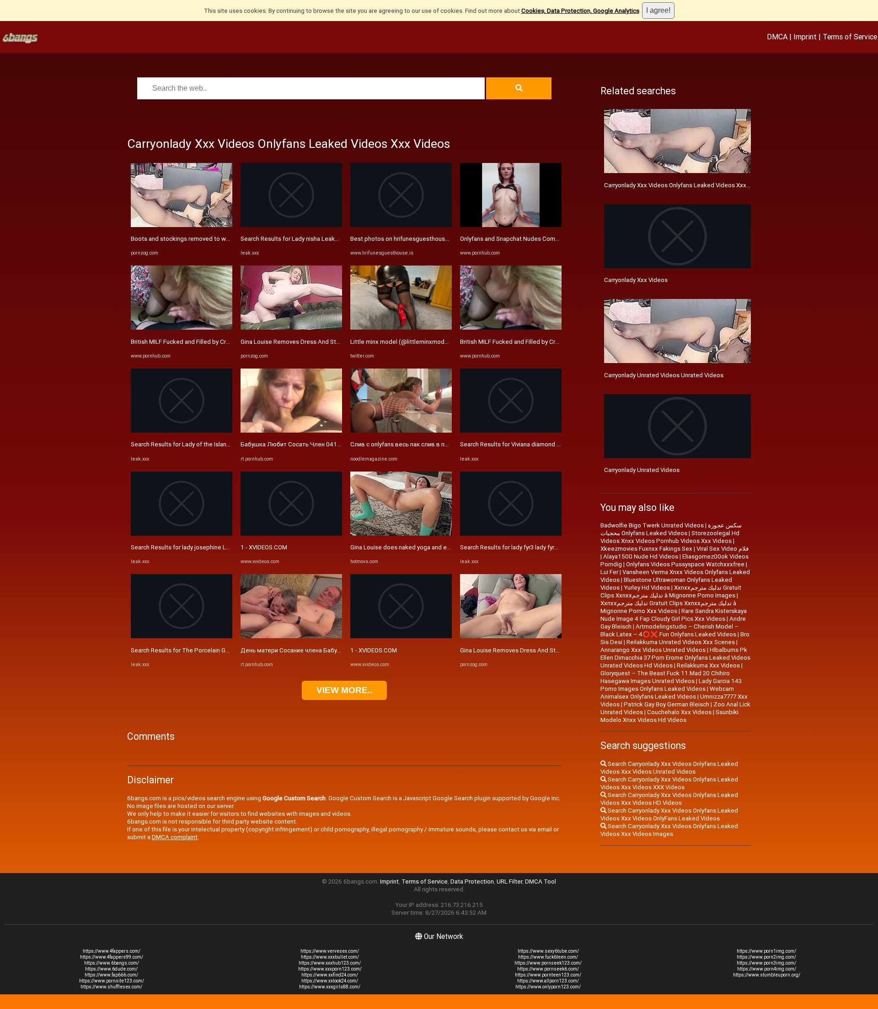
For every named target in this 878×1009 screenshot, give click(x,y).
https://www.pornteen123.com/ (548, 975)
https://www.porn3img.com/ (766, 963)
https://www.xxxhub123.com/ (330, 963)
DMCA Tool (540, 881)
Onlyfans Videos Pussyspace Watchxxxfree (685, 564)
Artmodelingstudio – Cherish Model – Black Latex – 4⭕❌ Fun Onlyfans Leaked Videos (669, 630)
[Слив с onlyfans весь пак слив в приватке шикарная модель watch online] (401, 430)
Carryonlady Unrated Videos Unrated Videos (663, 375)
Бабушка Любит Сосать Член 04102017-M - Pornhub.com (321, 444)
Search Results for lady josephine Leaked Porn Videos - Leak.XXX (219, 547)
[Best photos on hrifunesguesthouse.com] (401, 225)
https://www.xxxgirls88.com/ (329, 987)
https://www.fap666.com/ (111, 975)
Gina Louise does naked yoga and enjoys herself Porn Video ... (434, 547)
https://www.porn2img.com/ (766, 957)
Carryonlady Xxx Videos (636, 280)
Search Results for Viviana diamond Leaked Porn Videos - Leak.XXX (551, 444)
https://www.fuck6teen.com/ (548, 957)
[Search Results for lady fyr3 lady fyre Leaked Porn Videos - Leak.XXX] (511, 533)
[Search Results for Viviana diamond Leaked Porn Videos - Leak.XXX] (511, 430)
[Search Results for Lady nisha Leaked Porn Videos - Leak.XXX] (291, 225)
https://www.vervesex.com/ (329, 951)
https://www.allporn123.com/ (548, 981)
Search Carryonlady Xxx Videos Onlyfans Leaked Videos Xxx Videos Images (669, 830)
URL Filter (509, 881)
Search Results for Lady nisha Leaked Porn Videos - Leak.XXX (324, 239)
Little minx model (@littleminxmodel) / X (405, 342)
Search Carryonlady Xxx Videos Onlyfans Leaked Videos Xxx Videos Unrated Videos (669, 768)
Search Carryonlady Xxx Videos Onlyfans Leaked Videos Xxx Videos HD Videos (669, 799)
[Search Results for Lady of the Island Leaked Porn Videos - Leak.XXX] (181, 430)
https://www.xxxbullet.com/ (330, 957)
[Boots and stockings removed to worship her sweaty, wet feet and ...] (181, 225)
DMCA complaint (175, 837)
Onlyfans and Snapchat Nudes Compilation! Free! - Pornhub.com (546, 239)
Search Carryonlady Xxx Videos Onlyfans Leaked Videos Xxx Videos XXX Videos (669, 783)
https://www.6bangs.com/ (111, 963)
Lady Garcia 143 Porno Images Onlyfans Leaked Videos (671, 685)
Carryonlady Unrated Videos (642, 470)
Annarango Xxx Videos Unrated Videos (653, 650)
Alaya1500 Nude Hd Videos (640, 556)
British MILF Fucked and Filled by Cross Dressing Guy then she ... (217, 342)
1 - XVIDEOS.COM (264, 547)
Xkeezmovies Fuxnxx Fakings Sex (646, 549)
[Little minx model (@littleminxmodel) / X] (401, 327)
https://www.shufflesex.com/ (111, 987)
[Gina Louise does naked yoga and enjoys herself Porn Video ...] (401, 533)
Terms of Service (850, 36)
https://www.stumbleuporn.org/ (766, 975)
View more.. (344, 690)
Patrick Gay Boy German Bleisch (666, 704)
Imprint (805, 36)
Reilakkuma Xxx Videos (708, 665)
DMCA (777, 36)
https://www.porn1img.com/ (766, 951)
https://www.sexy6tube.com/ (548, 951)
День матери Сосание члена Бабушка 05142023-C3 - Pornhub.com (334, 650)
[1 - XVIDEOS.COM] (291, 533)
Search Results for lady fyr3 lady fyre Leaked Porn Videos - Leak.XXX (552, 547)
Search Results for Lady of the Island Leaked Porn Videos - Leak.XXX (224, 444)
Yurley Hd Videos (647, 587)
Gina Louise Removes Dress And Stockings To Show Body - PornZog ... (336, 342)
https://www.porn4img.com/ (766, 969)
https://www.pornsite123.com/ (111, 981)
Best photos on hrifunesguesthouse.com (406, 239)
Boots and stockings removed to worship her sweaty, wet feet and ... (224, 239)
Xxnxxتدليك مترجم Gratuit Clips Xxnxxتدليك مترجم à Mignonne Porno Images (670, 591)
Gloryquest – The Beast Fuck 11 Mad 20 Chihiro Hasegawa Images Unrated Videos (665, 677)
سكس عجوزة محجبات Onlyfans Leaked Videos (671, 529)
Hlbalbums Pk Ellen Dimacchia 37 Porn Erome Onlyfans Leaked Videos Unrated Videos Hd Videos (675, 657)
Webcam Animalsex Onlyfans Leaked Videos (667, 692)
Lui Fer (609, 572)
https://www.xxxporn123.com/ (330, 969)
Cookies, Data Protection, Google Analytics (580, 11)
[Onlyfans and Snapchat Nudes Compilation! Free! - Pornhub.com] (511, 225)
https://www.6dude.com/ (111, 969)
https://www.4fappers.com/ (111, 951)
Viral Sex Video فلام (722, 549)
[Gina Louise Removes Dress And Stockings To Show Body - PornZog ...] (291, 327)
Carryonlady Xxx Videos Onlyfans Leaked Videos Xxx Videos (685, 185)
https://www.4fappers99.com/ (111, 957)
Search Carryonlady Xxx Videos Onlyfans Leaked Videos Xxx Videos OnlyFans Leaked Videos (669, 814)
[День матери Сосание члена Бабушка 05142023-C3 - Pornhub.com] (291, 636)
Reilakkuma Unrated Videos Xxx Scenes (680, 642)
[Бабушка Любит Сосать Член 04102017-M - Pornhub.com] (291, 430)
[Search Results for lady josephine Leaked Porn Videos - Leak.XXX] (181, 533)
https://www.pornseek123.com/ (548, 963)
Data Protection (472, 881)
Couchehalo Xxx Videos (679, 712)
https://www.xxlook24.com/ (329, 981)
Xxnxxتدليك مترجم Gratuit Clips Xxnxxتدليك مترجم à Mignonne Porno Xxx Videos (668, 607)
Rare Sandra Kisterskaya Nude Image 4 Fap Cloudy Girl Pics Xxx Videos (673, 615)
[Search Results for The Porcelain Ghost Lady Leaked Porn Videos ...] (181, 636)
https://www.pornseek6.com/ (548, 969)
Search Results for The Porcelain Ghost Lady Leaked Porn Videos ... (222, 650)
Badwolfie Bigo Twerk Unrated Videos (652, 525)
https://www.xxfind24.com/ (329, 975)
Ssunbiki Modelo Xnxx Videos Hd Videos (669, 716)
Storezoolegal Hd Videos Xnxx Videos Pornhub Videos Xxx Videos (669, 537)
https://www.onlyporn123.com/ (548, 987)
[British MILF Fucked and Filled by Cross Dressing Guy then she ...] (181, 327)
